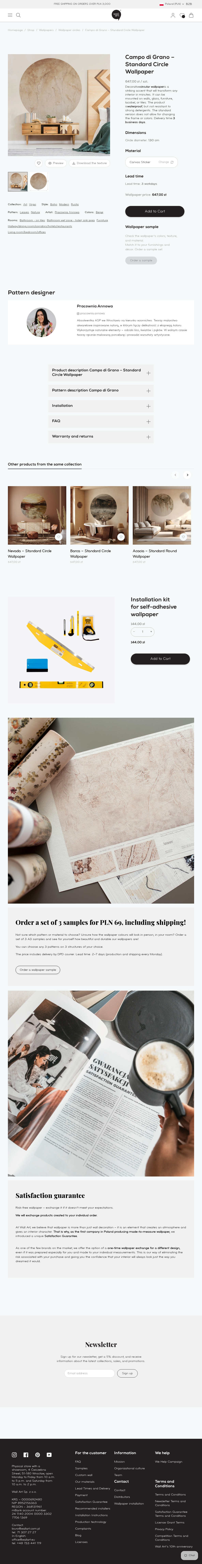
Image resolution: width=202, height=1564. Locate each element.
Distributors (122, 1497)
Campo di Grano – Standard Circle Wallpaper (115, 30)
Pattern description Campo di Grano (85, 391)
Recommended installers (92, 1508)
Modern (64, 204)
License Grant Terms (169, 1522)
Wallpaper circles (69, 30)
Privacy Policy (164, 1529)
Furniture (102, 220)
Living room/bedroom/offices (27, 232)
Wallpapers (46, 30)
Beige (99, 212)
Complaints (83, 1528)
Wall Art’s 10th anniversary (174, 1546)
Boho (53, 204)
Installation (62, 406)
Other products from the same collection (45, 465)
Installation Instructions (91, 1515)
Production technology (90, 1522)
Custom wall (83, 1475)
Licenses (81, 1542)
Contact (119, 1490)
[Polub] (39, 163)
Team (118, 1475)
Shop (30, 30)
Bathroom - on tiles (32, 220)
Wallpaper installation (129, 1503)
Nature (35, 212)
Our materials (84, 1481)
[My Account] (171, 15)
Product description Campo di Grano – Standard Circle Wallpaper (96, 373)
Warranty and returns (72, 437)
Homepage (15, 30)
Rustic (75, 204)
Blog (78, 1535)
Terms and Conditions (170, 1494)
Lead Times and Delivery (92, 1488)
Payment (81, 1495)
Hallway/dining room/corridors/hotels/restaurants (40, 226)
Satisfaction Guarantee (91, 1502)
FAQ (56, 421)
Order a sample (141, 260)
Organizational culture (129, 1468)
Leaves (24, 212)
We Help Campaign (168, 1461)
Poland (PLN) (173, 4)
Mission (119, 1461)
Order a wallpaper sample (38, 970)
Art (25, 204)
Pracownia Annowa (67, 212)
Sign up (127, 1373)
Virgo (32, 204)
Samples (81, 1468)
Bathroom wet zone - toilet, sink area (71, 220)
